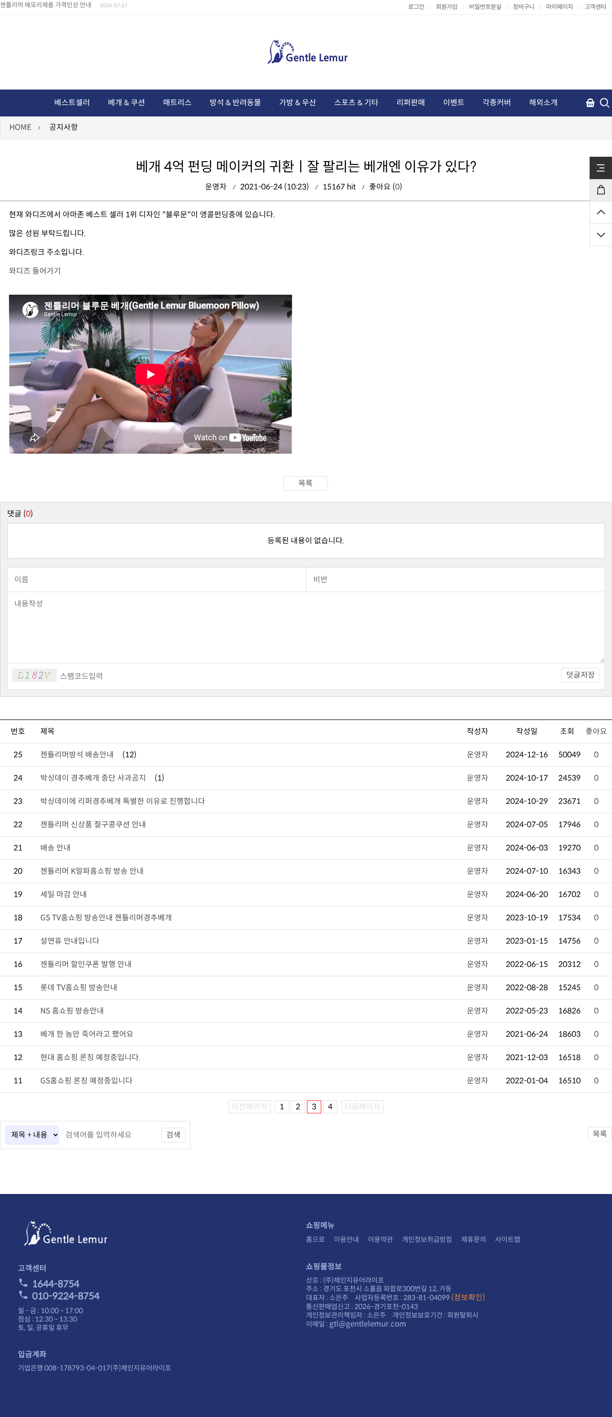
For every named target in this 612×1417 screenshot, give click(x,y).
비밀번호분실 (485, 7)
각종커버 (497, 102)
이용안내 (346, 1239)
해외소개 (543, 102)
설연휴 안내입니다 (69, 941)
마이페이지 (559, 7)
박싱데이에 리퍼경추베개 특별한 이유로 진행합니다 (122, 801)
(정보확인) (468, 1297)
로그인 (416, 7)
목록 (305, 483)
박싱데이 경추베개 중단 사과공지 (93, 778)
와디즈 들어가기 (35, 271)
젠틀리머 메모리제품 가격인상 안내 (45, 5)
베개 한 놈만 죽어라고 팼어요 (87, 1034)
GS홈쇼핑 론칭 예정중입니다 (86, 1081)
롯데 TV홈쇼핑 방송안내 (78, 987)
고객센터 (595, 7)
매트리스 (177, 102)
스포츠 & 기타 (356, 102)
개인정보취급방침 (427, 1239)
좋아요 (596, 731)
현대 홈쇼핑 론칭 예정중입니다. (90, 1057)
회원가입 (446, 7)
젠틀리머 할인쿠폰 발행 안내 (86, 964)
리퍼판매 (411, 102)
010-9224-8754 (65, 1296)
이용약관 (380, 1239)
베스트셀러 (72, 102)
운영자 (477, 755)
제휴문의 (473, 1239)
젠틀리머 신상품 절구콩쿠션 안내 (93, 824)
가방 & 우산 (297, 102)
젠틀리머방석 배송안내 (77, 755)
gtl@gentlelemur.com (367, 1324)
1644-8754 (55, 1284)
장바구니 (523, 7)
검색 (173, 1135)
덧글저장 (580, 675)
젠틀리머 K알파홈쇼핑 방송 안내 (92, 871)
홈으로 (315, 1239)
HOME (20, 127)
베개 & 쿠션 (126, 102)
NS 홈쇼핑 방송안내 (72, 1011)
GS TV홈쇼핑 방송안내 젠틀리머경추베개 (106, 918)
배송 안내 (55, 848)
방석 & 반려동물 (235, 102)
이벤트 (454, 102)
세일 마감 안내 (63, 894)
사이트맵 (507, 1239)
